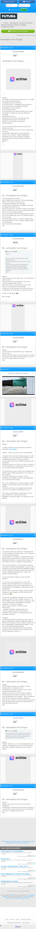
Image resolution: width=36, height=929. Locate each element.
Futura (7, 919)
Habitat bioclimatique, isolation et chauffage (13, 25)
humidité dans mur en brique (9, 881)
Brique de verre (5, 859)
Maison (11, 895)
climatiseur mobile (28, 896)
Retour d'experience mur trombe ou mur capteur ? (15, 874)
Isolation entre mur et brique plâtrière (12, 851)
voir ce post (13, 449)
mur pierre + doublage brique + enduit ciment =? (15, 866)
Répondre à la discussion (18, 31)
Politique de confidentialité (14, 922)
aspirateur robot (10, 898)
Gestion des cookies (26, 919)
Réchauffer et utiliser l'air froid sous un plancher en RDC (18, 841)
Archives (12, 919)
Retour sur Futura (9, 1)
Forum (6, 23)
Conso (17, 919)
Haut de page (25, 922)
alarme (27, 898)
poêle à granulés (20, 898)
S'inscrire (26, 2)
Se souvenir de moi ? (15, 9)
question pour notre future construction (17, 843)
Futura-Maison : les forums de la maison (21, 23)
